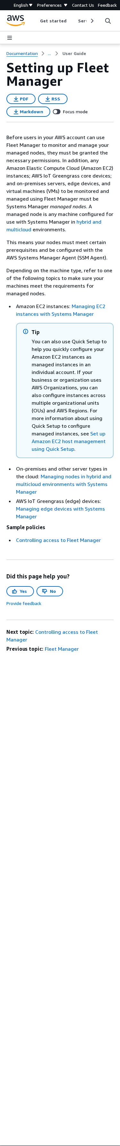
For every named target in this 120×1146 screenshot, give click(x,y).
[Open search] (108, 20)
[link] (74, 53)
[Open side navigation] (9, 38)
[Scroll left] (35, 21)
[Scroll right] (92, 21)
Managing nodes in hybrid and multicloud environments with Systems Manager (63, 484)
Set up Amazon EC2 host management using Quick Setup (69, 441)
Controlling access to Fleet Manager (58, 540)
